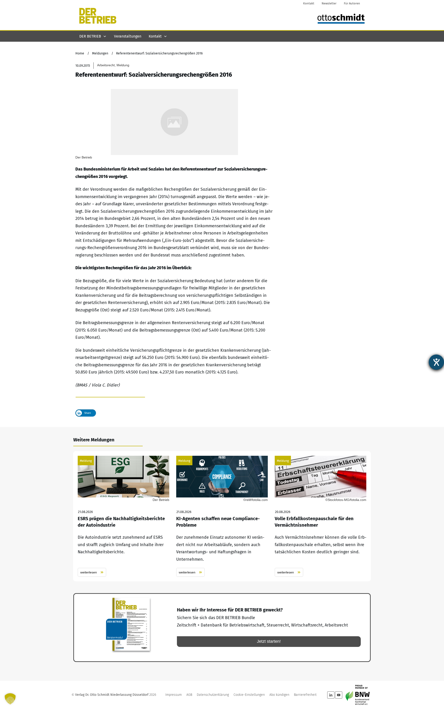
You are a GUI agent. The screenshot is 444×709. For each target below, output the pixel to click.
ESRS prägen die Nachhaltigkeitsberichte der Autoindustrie (123, 516)
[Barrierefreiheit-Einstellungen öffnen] (436, 362)
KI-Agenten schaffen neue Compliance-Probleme (222, 516)
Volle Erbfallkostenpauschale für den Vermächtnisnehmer (320, 516)
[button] (10, 699)
